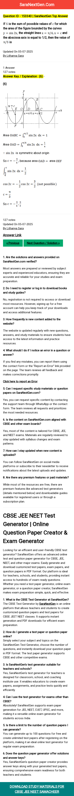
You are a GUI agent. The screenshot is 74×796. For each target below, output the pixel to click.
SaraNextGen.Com (37, 4)
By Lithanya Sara (13, 55)
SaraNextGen (47, 603)
